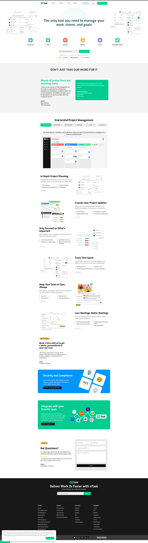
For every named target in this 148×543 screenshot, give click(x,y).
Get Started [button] (87, 493)
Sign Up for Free (102, 3)
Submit (91, 465)
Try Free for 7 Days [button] (84, 51)
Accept (50, 538)
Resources (61, 3)
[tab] (45, 125)
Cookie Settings (5, 541)
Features (53, 3)
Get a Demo (85, 3)
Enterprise (75, 3)
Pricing (68, 3)
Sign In (93, 3)
